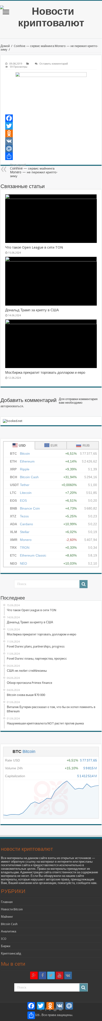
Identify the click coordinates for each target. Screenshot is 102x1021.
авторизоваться (11, 406)
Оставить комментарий (53, 63)
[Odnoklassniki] (51, 133)
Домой (5, 46)
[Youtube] (59, 975)
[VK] (51, 141)
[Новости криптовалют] (51, 17)
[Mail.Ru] (51, 148)
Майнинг (7, 916)
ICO (3, 939)
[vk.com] (68, 975)
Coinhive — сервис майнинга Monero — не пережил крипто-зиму (34, 170)
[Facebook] (51, 118)
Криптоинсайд (11, 953)
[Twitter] (51, 126)
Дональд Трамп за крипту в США (32, 310)
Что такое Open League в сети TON (34, 247)
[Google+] (34, 975)
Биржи (5, 946)
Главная (7, 902)
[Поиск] (83, 584)
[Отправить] (51, 156)
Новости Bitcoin (12, 909)
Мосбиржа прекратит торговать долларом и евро (45, 372)
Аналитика (8, 931)
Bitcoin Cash (9, 924)
